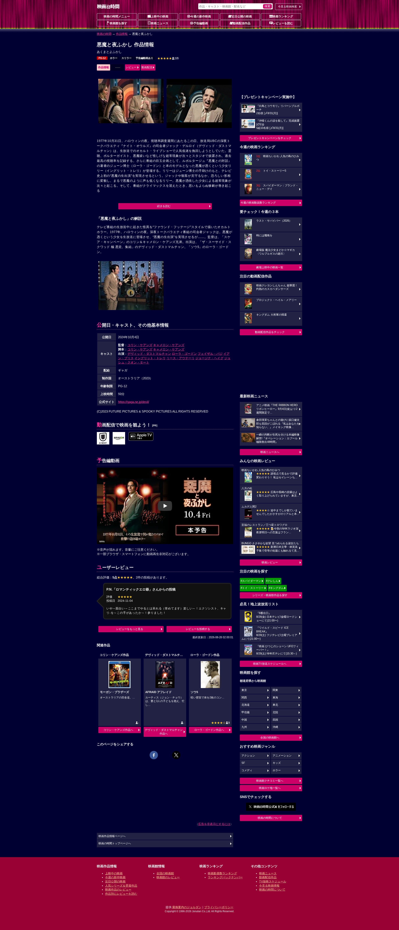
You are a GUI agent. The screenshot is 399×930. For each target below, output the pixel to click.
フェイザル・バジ (210, 353)
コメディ (246, 770)
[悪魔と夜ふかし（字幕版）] (119, 438)
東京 (244, 690)
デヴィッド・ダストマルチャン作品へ (164, 731)
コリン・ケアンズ (139, 345)
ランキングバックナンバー (225, 877)
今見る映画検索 (287, 6)
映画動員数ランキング (222, 873)
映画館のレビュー (168, 877)
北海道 (245, 704)
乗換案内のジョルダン (186, 907)
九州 (244, 727)
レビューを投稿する (198, 629)
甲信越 (245, 712)
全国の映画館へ (269, 737)
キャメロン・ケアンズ (168, 345)
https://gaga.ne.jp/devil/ (133, 402)
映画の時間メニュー (117, 16)
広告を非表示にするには (214, 824)
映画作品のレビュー (118, 889)
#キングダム (276, 587)
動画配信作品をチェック (270, 332)
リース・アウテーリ (180, 358)
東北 (275, 704)
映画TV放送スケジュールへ (269, 663)
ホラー (113, 58)
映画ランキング (283, 16)
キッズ (277, 763)
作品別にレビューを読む (121, 893)
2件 (168, 58)
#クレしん (272, 580)
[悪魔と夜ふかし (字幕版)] (140, 436)
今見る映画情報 (269, 885)
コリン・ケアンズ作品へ (118, 729)
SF (243, 763)
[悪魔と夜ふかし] (103, 438)
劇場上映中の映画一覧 (269, 267)
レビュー (131, 67)
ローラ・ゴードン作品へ (209, 729)
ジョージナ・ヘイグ (209, 358)
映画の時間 (104, 33)
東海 (275, 697)
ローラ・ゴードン (184, 353)
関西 (244, 697)
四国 (275, 719)
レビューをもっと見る (129, 629)
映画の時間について (270, 817)
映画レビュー (270, 562)
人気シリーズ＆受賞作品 (121, 885)
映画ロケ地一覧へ (270, 788)
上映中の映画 (159, 16)
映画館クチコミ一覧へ (269, 780)
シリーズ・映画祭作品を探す (269, 595)
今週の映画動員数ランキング (258, 202)
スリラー (127, 58)
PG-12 (102, 58)
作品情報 (122, 33)
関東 (275, 690)
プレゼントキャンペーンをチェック (269, 138)
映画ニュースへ (269, 452)
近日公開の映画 (242, 16)
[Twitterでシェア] (176, 755)
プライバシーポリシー (218, 907)
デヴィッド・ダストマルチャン (149, 353)
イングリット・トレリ (150, 358)
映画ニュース (159, 23)
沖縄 (275, 727)
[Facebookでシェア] (154, 755)
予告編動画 (200, 23)
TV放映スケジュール (272, 881)
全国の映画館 (165, 873)
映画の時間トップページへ (115, 843)
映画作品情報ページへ (112, 836)
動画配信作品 (241, 23)
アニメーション (282, 755)
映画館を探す (118, 23)
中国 (244, 719)
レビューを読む (283, 23)
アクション (248, 755)
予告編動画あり (144, 58)
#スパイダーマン (251, 580)
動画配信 (147, 67)
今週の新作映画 (201, 16)
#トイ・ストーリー (252, 587)
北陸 (275, 712)
